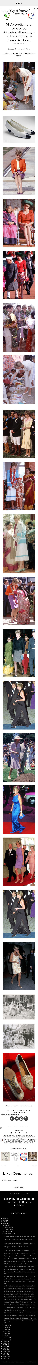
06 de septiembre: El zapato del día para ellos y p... (20, 1307)
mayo (6, 1331)
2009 (5, 1351)
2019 (4, 1220)
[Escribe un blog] (15, 1133)
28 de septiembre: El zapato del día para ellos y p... (20, 1243)
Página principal (14, 1193)
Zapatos (32, 1136)
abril (6, 1333)
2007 (5, 1355)
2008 (5, 1353)
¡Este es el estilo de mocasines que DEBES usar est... (20, 1253)
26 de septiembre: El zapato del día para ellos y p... (20, 1256)
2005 (5, 1358)
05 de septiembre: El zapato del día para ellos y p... (20, 1313)
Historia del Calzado (27, 1135)
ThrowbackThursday (24, 1136)
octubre (7, 1231)
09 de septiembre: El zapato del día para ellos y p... (20, 1302)
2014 (4, 1343)
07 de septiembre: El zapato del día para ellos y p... (20, 1305)
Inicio (19, 1165)
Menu (19, 3)
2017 (4, 1223)
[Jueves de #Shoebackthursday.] (14, 1156)
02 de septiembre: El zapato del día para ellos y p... (20, 1318)
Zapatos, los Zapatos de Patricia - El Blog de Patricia (19, 1202)
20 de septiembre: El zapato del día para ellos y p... (20, 1276)
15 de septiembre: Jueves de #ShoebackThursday (19, 1286)
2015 (4, 1341)
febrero (7, 1338)
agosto (7, 1325)
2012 (4, 1346)
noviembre (8, 1229)
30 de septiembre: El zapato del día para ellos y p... (20, 1236)
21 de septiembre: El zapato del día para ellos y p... (19, 1269)
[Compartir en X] (19, 1133)
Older (34, 1165)
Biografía (26, 1193)
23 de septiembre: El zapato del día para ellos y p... (20, 1261)
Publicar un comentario (9, 1180)
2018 (4, 1222)
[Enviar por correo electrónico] (11, 1133)
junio (6, 1329)
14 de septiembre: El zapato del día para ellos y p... (19, 1289)
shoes (15, 1136)
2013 (4, 1345)
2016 (4, 1225)
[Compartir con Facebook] (23, 1133)
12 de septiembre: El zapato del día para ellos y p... (19, 1297)
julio (6, 1327)
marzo (7, 1336)
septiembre (8, 1233)
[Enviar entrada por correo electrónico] (19, 1128)
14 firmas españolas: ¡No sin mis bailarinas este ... (19, 1294)
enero (6, 1340)
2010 (4, 1350)
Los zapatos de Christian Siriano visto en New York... (20, 1299)
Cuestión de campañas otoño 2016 (14, 1310)
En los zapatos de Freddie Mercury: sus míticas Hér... (20, 1315)
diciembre (8, 1227)
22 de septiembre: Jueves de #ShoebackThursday (19, 1266)
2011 (4, 1348)
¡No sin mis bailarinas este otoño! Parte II (16, 1264)
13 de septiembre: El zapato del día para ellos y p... (19, 1291)
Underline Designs (21, 1363)
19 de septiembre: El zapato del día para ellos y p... (19, 1279)
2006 (5, 1356)
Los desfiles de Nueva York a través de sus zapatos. (20, 1258)
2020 (5, 1218)
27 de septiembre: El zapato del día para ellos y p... (20, 1250)
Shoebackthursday (8, 1136)
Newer (4, 1165)
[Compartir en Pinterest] (26, 1133)
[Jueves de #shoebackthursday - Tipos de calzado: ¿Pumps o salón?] (23, 1156)
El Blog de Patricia (15, 1135)
